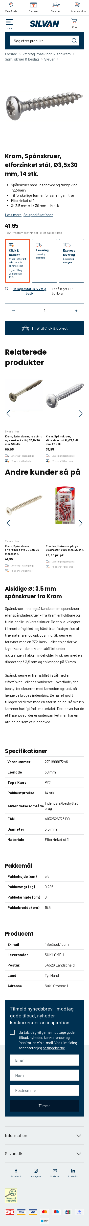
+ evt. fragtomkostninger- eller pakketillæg (33, 232)
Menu (9, 28)
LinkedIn (73, 1176)
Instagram (36, 1176)
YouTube (54, 1176)
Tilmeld (44, 1105)
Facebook (16, 1176)
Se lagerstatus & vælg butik (29, 291)
